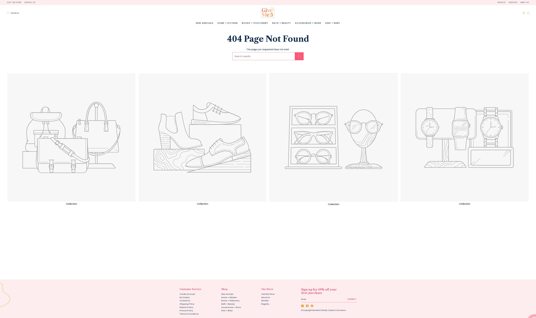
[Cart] (528, 13)
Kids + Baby (227, 310)
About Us (524, 2)
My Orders (185, 297)
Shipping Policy (187, 304)
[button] (227, 23)
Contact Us (29, 2)
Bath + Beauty (228, 304)
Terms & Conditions (189, 314)
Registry (513, 2)
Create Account (187, 294)
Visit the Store (14, 2)
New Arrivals (227, 294)
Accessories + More (231, 307)
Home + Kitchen (229, 297)
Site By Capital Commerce (333, 310)
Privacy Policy (186, 310)
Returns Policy (186, 307)
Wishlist (502, 2)
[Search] (299, 56)
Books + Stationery (230, 300)
